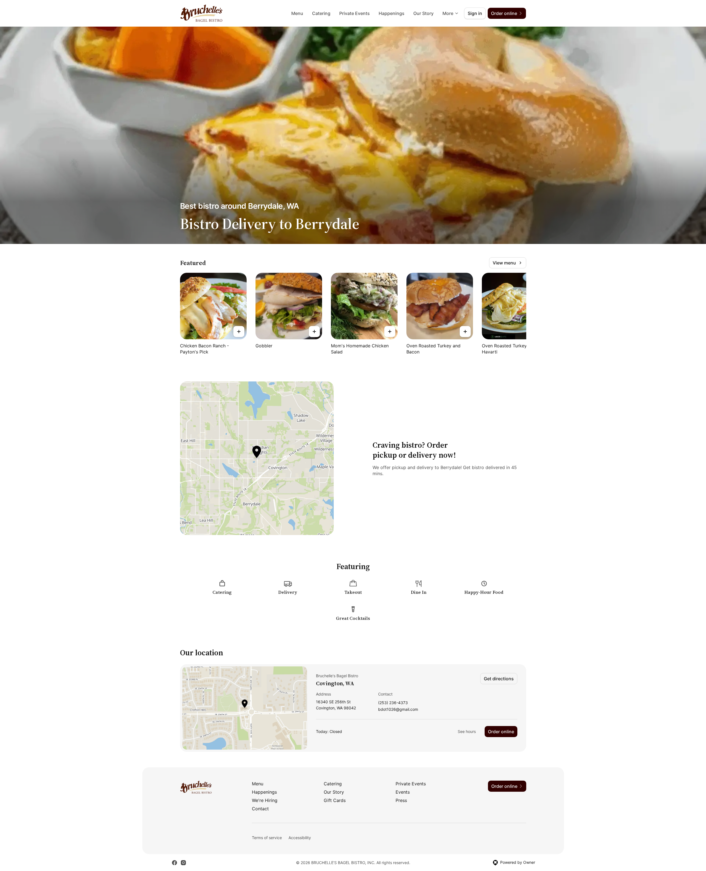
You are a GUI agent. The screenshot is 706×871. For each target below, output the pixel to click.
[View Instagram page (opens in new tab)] (183, 862)
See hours (467, 731)
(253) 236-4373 (393, 703)
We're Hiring (264, 800)
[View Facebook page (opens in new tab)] (174, 862)
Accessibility (300, 837)
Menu (297, 13)
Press (401, 800)
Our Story (423, 13)
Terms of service (267, 837)
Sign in (475, 13)
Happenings (391, 13)
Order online (501, 731)
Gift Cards (335, 800)
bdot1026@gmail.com (398, 709)
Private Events (354, 13)
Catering (321, 13)
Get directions (499, 678)
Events (403, 792)
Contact (260, 808)
